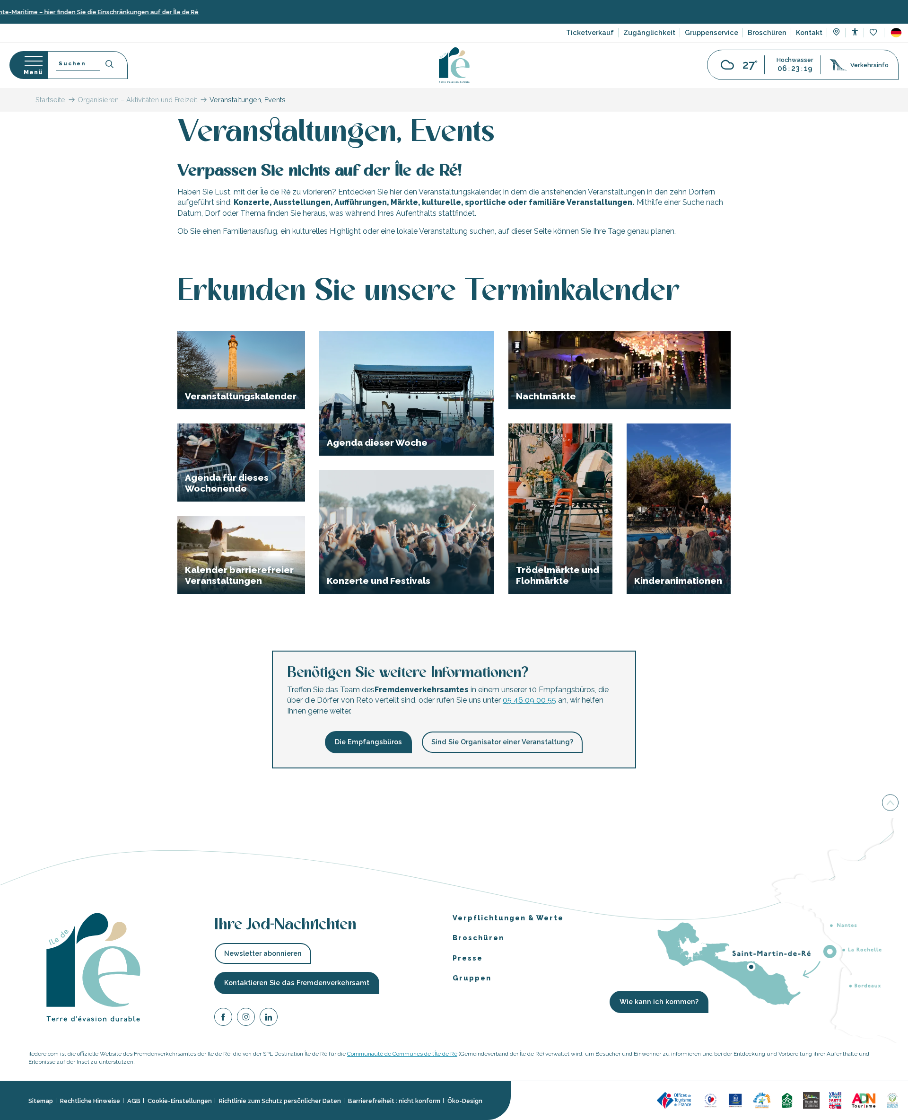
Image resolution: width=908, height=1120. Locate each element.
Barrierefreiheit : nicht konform (394, 1100)
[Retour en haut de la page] (890, 801)
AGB (133, 1100)
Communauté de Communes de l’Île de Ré (402, 1053)
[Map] (836, 33)
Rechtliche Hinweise (90, 1100)
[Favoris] (874, 32)
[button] (896, 32)
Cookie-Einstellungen (180, 1100)
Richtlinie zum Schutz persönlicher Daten (280, 1100)
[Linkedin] (269, 1018)
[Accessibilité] (854, 31)
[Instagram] (246, 1018)
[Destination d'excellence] (710, 1099)
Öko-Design (464, 1100)
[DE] (896, 32)
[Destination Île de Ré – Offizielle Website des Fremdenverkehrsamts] (454, 65)
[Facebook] (223, 1018)
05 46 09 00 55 (529, 700)
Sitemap (40, 1100)
